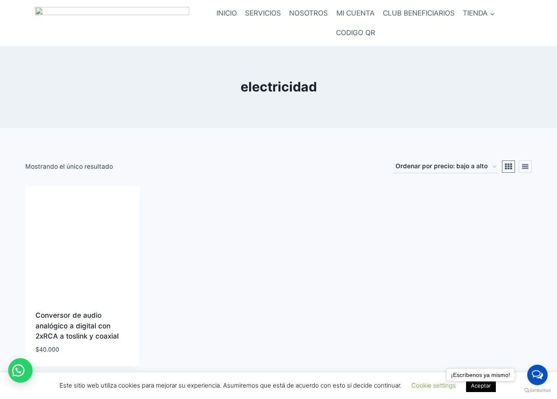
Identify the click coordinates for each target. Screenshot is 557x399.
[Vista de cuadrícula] (508, 166)
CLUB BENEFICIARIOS (419, 13)
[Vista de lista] (525, 166)
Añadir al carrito (66, 362)
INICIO (227, 13)
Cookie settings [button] (433, 385)
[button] (20, 370)
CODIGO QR (355, 33)
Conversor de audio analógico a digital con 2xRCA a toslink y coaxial (77, 325)
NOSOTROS (308, 13)
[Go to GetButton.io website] (537, 390)
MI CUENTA (355, 13)
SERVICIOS (263, 13)
